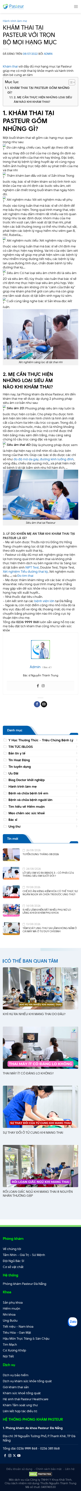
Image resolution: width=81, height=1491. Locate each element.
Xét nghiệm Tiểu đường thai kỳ (25, 571)
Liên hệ (70, 1469)
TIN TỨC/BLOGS (20, 746)
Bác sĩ (12, 819)
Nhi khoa (9, 1314)
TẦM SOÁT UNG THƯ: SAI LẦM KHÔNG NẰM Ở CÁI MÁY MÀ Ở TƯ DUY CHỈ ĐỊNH (50, 930)
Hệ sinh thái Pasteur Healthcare (25, 1399)
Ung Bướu (10, 1320)
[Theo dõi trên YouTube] (18, 1455)
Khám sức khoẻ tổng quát (22, 1393)
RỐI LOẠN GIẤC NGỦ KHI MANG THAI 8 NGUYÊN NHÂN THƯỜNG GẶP (38, 1194)
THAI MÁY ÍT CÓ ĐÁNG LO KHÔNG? (28, 1073)
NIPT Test (32, 567)
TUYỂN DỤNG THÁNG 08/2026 (41, 854)
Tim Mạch (10, 1344)
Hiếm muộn (11, 1308)
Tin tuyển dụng (19, 766)
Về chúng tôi (12, 1249)
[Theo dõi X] (14, 1455)
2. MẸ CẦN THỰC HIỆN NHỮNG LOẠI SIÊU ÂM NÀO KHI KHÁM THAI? (43, 99)
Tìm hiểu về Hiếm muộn (26, 806)
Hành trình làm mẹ (15, 21)
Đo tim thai (25, 575)
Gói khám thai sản (16, 1387)
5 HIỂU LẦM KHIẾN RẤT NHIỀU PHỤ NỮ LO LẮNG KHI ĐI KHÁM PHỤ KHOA (47, 911)
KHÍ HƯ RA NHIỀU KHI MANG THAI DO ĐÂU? (34, 1014)
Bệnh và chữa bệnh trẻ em (28, 793)
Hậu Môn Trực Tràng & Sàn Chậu (26, 1338)
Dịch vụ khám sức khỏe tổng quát (27, 1381)
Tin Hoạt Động (19, 760)
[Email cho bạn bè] (44, 704)
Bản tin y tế (16, 753)
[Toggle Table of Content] (70, 82)
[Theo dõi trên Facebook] (5, 1455)
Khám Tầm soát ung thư (20, 1405)
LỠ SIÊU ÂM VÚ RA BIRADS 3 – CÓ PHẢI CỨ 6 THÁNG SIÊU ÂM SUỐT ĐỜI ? (48, 874)
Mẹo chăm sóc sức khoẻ (26, 813)
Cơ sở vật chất (13, 1267)
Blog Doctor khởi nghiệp (26, 780)
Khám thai (10, 66)
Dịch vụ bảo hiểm (15, 1375)
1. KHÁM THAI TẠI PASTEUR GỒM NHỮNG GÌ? (38, 90)
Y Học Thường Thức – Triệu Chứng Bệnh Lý (40, 740)
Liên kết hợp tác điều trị (20, 1411)
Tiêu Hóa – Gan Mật (17, 1332)
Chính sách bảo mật (49, 1469)
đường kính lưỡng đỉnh (57, 459)
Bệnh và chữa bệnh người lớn (30, 800)
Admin (48, 54)
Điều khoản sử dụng (19, 1469)
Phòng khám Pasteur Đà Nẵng (24, 1284)
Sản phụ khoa (13, 1302)
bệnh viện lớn (44, 601)
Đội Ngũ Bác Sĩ (13, 1261)
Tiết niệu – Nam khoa (18, 1326)
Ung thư (14, 826)
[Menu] (76, 6)
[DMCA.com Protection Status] (40, 1474)
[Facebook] (38, 686)
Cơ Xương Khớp (14, 1350)
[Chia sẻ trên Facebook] (37, 704)
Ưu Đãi (13, 773)
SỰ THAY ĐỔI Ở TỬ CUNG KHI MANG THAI (33, 1133)
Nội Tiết (8, 1356)
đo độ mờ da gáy (26, 459)
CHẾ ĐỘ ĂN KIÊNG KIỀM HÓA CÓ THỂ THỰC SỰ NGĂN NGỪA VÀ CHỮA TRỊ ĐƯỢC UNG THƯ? (50, 893)
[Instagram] (43, 686)
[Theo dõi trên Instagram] (9, 1455)
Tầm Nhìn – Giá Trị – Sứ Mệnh (24, 1255)
